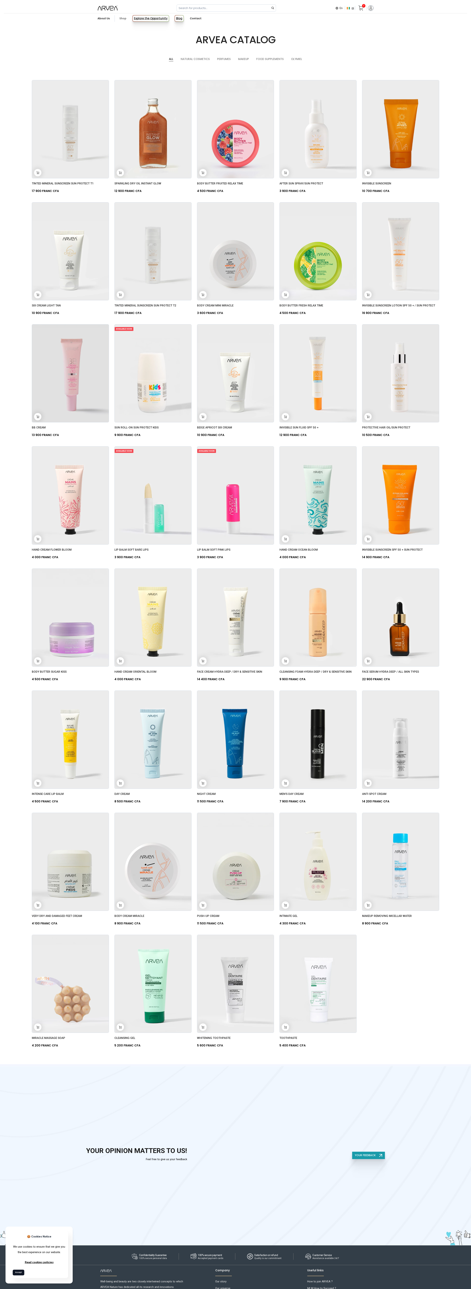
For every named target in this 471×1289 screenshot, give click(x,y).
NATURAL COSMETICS (195, 59)
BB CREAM (39, 427)
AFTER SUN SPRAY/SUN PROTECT (301, 183)
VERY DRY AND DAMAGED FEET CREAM (57, 916)
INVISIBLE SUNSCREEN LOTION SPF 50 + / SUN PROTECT (398, 305)
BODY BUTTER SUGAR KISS (49, 671)
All (171, 59)
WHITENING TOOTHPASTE (214, 1038)
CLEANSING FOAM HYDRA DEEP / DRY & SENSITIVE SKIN (315, 671)
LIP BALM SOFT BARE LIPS (131, 549)
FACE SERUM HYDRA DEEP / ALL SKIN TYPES (390, 671)
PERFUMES (224, 59)
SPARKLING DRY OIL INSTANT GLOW (137, 183)
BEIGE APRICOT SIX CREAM (214, 427)
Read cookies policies (39, 1262)
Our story (220, 1281)
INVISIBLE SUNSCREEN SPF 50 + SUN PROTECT (392, 549)
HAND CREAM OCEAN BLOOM (298, 549)
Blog (179, 18)
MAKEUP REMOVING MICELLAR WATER (387, 916)
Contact (195, 18)
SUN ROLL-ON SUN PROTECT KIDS (136, 427)
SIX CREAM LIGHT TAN (46, 305)
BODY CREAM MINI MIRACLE (215, 305)
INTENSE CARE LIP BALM (48, 794)
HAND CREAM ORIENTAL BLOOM (135, 671)
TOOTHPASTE (288, 1038)
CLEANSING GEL (124, 1038)
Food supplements (270, 59)
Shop (122, 18)
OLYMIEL (296, 59)
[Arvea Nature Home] (108, 8)
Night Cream (206, 794)
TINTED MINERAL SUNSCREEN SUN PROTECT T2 (145, 305)
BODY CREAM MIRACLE (129, 916)
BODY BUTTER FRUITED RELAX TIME (220, 183)
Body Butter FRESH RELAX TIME (301, 305)
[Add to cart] (37, 172)
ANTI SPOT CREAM (374, 794)
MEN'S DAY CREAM (291, 794)
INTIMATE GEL (288, 916)
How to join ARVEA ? (320, 1281)
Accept (18, 1272)
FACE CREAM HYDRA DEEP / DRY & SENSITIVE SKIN (229, 671)
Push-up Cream (208, 916)
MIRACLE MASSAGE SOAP (48, 1038)
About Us (104, 18)
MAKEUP (243, 59)
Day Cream (122, 794)
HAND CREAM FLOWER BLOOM (52, 549)
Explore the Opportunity (151, 18)
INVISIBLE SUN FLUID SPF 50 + (298, 427)
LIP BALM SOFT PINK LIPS (213, 549)
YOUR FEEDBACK (365, 1155)
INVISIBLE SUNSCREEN (376, 183)
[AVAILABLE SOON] (153, 373)
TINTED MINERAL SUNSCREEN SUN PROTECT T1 (63, 183)
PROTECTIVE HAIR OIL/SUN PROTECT (386, 427)
